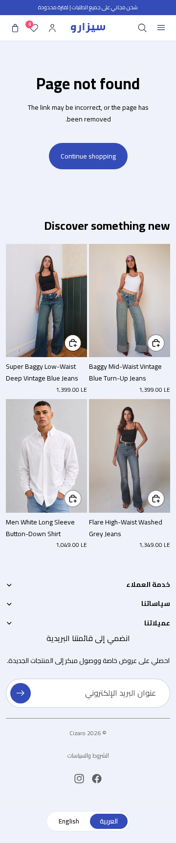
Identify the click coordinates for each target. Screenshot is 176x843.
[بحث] (142, 28)
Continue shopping (88, 156)
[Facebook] (97, 778)
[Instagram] (79, 778)
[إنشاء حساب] (20, 693)
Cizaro (77, 733)
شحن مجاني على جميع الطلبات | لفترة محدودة (88, 7)
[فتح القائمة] (161, 28)
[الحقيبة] (15, 28)
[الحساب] (52, 28)
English (69, 821)
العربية (109, 821)
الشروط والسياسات (88, 755)
